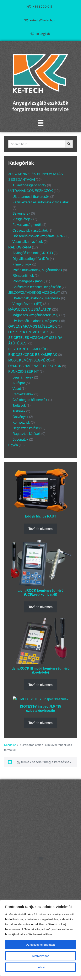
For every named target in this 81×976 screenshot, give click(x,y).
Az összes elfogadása (40, 944)
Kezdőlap (10, 744)
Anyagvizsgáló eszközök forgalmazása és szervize (40, 106)
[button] (41, 123)
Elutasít (40, 967)
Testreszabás (40, 956)
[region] (40, 938)
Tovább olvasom (40, 529)
